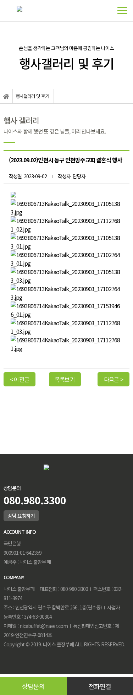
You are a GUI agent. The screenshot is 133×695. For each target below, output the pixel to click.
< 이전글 (19, 379)
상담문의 (33, 686)
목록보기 (64, 379)
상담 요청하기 (21, 515)
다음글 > (113, 379)
